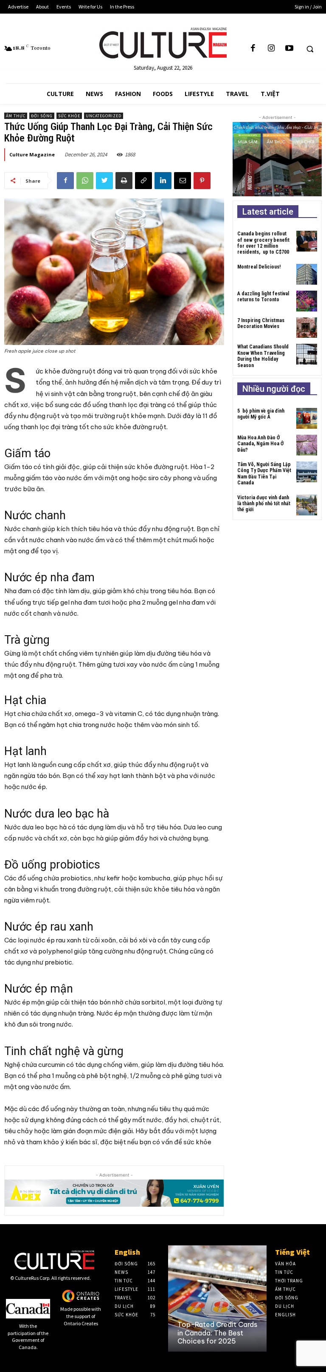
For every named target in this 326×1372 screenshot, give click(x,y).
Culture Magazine (32, 154)
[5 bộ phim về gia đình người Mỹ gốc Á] (306, 418)
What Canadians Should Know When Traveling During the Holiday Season (263, 356)
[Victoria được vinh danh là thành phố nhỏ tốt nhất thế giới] (306, 505)
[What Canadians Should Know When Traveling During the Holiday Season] (306, 354)
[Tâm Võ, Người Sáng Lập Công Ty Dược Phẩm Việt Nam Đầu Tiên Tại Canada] (306, 471)
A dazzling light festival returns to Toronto (263, 297)
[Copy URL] (143, 180)
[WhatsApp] (84, 180)
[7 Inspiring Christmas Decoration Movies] (306, 327)
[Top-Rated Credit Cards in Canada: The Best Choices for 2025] (217, 1298)
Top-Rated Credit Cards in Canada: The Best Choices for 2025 (217, 1332)
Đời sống (42, 116)
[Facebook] (253, 48)
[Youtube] (289, 48)
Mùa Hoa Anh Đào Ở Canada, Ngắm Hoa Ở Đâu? (260, 444)
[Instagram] (271, 48)
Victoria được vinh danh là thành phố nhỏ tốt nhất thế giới (263, 504)
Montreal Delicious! (259, 267)
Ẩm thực (15, 116)
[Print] (123, 180)
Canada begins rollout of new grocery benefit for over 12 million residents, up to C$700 (263, 243)
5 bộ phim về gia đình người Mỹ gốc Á (260, 414)
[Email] (182, 180)
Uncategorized (103, 116)
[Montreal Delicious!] (306, 274)
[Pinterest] (202, 180)
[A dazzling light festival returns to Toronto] (306, 301)
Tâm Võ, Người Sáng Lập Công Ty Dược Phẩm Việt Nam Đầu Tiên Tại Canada (264, 473)
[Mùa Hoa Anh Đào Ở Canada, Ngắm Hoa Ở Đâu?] (306, 445)
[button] (310, 49)
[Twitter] (104, 180)
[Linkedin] (163, 180)
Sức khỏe (69, 116)
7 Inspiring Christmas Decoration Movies (260, 323)
